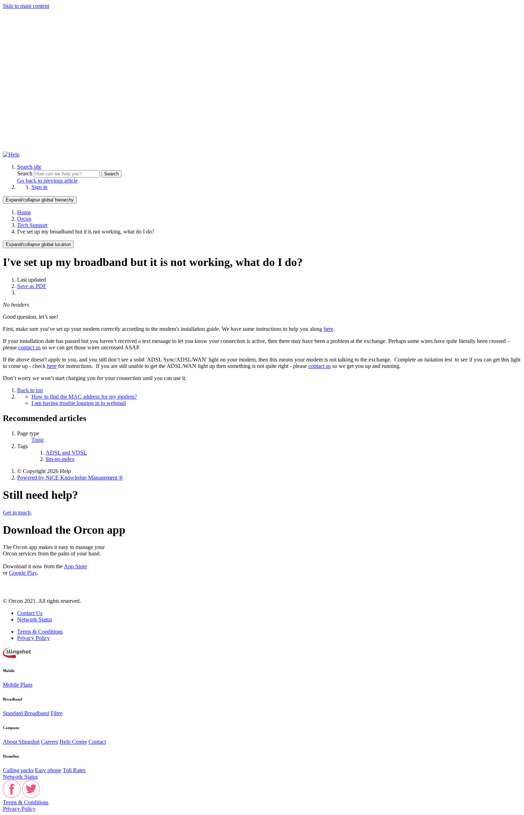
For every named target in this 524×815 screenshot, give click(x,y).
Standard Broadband (26, 713)
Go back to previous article (47, 181)
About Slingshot (21, 742)
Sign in (39, 187)
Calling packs (18, 770)
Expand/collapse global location (38, 244)
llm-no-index (60, 459)
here (328, 329)
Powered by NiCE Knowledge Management (70, 478)
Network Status (34, 619)
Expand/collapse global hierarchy (40, 200)
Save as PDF (31, 286)
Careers (49, 742)
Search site (29, 167)
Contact (97, 742)
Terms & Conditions (40, 632)
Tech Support (32, 225)
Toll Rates (74, 770)
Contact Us (29, 613)
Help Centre (73, 742)
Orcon (24, 219)
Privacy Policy (33, 638)
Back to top (30, 390)
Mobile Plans (17, 685)
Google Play (23, 573)
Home (24, 212)
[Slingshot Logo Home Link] (17, 656)
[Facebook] (12, 796)
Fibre (56, 713)
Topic (37, 440)
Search (25, 173)
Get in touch (17, 512)
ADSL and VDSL (66, 453)
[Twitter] (31, 796)
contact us (29, 347)
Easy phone (48, 770)
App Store (75, 566)
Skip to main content (26, 6)
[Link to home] (11, 155)
